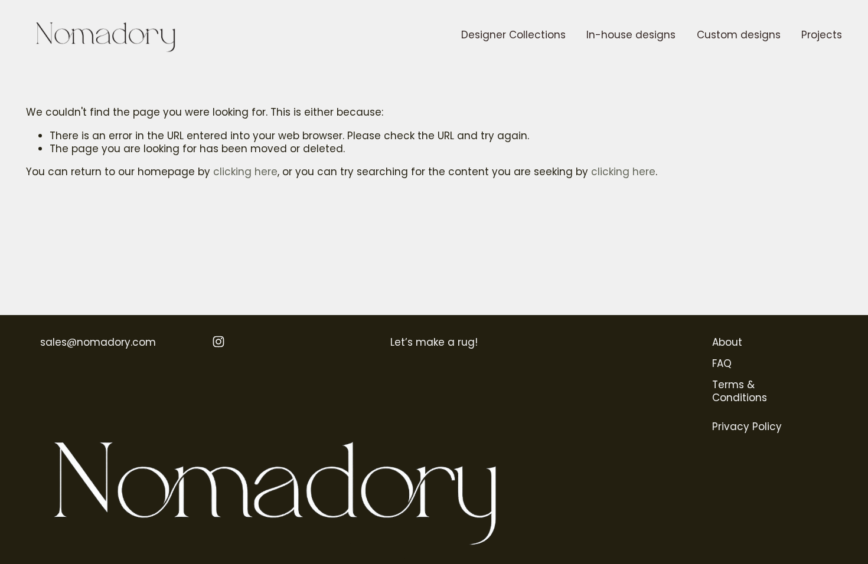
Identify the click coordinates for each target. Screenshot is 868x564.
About (727, 342)
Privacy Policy (747, 426)
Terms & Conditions (739, 391)
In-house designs (631, 35)
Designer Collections (513, 35)
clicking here (245, 172)
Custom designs (739, 35)
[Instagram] (218, 341)
